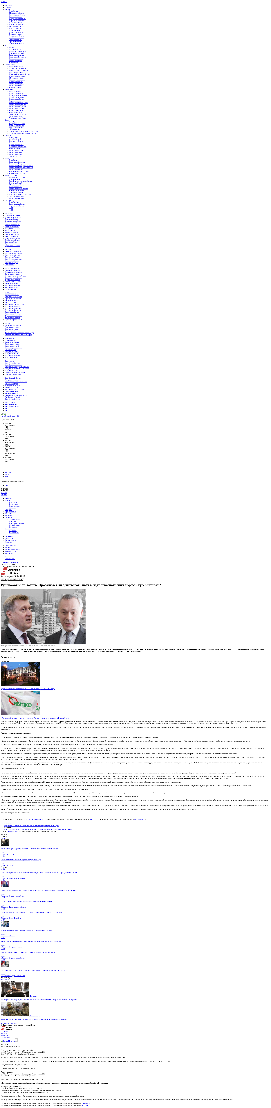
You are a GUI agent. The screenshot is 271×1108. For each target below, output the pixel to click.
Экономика (13, 502)
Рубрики (4, 495)
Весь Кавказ (13, 160)
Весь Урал (13, 122)
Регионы (4, 2)
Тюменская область (16, 129)
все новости (5, 979)
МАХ (31, 819)
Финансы (12, 508)
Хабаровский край (16, 192)
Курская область (15, 28)
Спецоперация (35, 1016)
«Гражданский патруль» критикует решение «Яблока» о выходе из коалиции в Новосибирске (38, 829)
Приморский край (15, 187)
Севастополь (14, 63)
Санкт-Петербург (15, 87)
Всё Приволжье (15, 91)
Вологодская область (16, 72)
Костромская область (16, 26)
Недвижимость (14, 506)
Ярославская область (16, 43)
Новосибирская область (17, 147)
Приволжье (9, 89)
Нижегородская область (18, 95)
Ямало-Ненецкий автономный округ (22, 133)
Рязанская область (15, 34)
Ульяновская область (16, 116)
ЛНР (11, 208)
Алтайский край (15, 139)
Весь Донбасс (14, 202)
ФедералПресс (139, 819)
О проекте (4, 1031)
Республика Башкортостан (18, 103)
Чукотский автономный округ (20, 194)
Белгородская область (17, 15)
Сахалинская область (17, 191)
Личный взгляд (14, 525)
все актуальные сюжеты (9, 1023)
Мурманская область (16, 78)
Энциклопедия (14, 519)
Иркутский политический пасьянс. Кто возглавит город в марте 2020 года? (31, 826)
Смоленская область (16, 36)
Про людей (33, 996)
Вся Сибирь (13, 137)
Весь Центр (13, 11)
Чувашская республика (17, 118)
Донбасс (8, 200)
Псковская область (16, 82)
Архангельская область (17, 68)
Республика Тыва (15, 152)
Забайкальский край (16, 196)
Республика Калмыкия (17, 57)
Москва (8, 7)
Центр (7, 9)
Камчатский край (15, 183)
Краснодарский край (16, 53)
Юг (6, 45)
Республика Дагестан (17, 162)
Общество (8, 510)
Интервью (13, 527)
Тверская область (15, 40)
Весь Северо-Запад (16, 66)
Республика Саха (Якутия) (18, 189)
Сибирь (8, 135)
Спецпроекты (10, 529)
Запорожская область (17, 204)
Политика (8, 498)
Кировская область (16, 93)
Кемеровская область (16, 143)
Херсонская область (16, 206)
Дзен (91, 819)
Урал (7, 120)
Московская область (16, 13)
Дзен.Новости (39, 819)
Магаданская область (17, 185)
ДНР (11, 210)
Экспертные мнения (16, 523)
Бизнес (7, 500)
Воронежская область (17, 21)
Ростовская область (16, 59)
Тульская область (15, 42)
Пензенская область (16, 99)
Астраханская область (17, 49)
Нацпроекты (9, 513)
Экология (8, 515)
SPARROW (86, 1103)
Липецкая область (15, 30)
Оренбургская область (17, 97)
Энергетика (13, 504)
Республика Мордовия (17, 106)
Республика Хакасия (16, 154)
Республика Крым (15, 61)
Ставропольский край (17, 173)
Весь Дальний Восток (17, 177)
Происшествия (10, 512)
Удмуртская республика (17, 114)
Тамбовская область (16, 38)
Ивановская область (16, 22)
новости (4, 493)
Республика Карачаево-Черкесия (21, 168)
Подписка (13, 531)
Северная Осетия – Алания (19, 171)
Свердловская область (17, 124)
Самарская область (16, 110)
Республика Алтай (16, 150)
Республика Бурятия (16, 198)
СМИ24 (85, 1105)
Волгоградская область (17, 51)
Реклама (8, 472)
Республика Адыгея (16, 55)
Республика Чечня (16, 170)
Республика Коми (15, 85)
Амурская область (15, 179)
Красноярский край (16, 145)
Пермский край (15, 101)
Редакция (4, 1035)
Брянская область (15, 17)
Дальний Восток (11, 175)
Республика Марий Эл (17, 105)
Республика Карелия (16, 84)
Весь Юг (12, 47)
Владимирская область (17, 19)
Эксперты (8, 517)
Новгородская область (17, 80)
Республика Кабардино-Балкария (21, 166)
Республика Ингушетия (17, 164)
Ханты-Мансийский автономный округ (23, 131)
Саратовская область (16, 112)
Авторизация (5, 1037)
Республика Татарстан (17, 108)
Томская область (15, 156)
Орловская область (16, 32)
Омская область (15, 148)
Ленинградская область (17, 76)
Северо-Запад (10, 64)
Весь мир (8, 5)
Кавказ (7, 158)
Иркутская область (16, 141)
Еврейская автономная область (20, 181)
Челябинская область (16, 126)
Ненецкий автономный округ (20, 74)
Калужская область (16, 24)
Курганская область (16, 127)
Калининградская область (18, 70)
